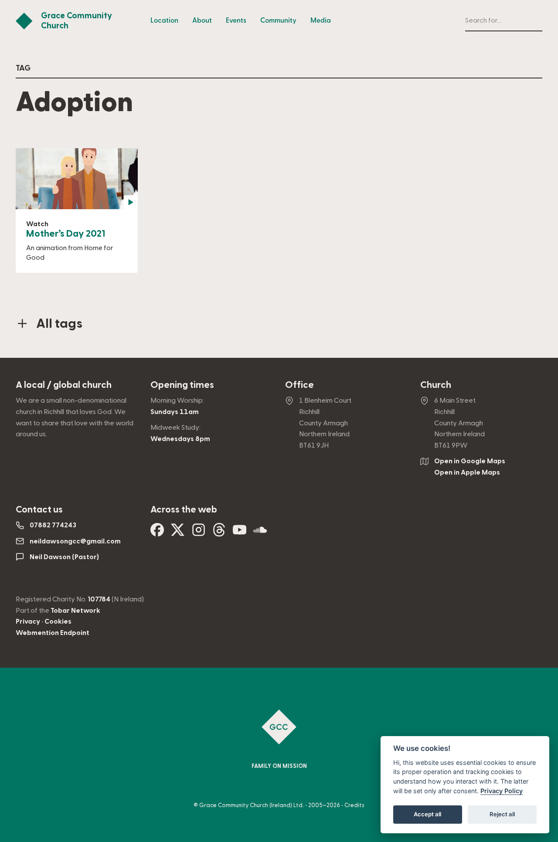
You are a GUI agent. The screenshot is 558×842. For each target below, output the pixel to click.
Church (435, 385)
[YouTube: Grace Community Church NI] (239, 533)
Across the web (183, 509)
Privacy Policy (501, 790)
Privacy (28, 621)
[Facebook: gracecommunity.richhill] (157, 533)
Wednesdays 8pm (180, 438)
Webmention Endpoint (52, 632)
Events (236, 20)
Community (278, 20)
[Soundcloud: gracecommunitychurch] (260, 533)
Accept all (427, 814)
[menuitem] (164, 20)
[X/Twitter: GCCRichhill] (177, 533)
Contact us (39, 509)
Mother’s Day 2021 (65, 233)
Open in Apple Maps (467, 472)
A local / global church (64, 385)
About (202, 20)
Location (164, 20)
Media (320, 20)
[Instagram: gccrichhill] (198, 533)
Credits (354, 805)
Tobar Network (75, 610)
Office (299, 385)
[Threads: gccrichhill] (219, 533)
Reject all (502, 814)
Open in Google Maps (469, 461)
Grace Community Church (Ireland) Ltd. (251, 805)
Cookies (57, 621)
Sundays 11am (174, 411)
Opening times (182, 385)
